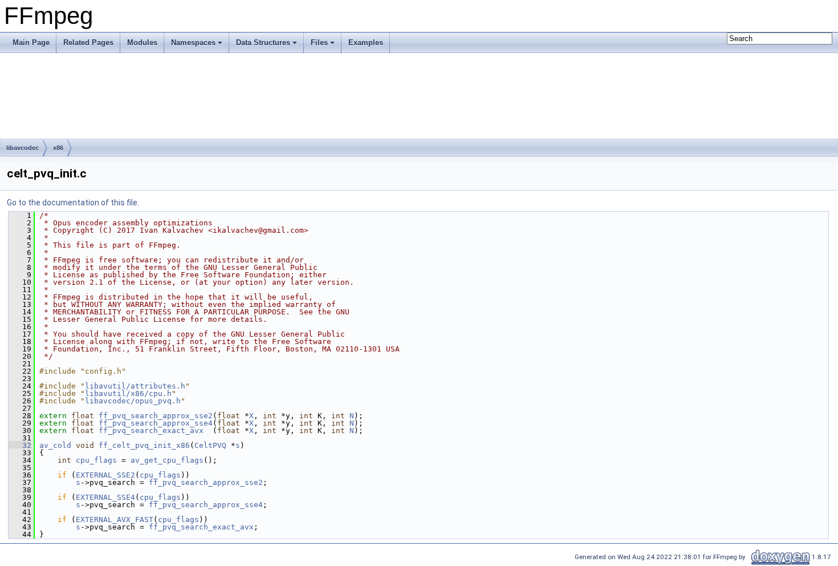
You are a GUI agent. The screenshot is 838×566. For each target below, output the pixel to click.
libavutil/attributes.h (135, 386)
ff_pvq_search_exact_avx (151, 430)
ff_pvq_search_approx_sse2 (156, 415)
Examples (365, 42)
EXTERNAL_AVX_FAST (114, 519)
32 (20, 445)
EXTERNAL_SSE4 (105, 497)
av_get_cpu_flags (167, 460)
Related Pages (88, 42)
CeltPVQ (210, 445)
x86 (58, 147)
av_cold (55, 445)
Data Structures (263, 42)
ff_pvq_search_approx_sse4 (156, 423)
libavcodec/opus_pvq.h (133, 401)
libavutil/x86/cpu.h (128, 393)
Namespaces (193, 42)
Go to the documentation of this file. (73, 202)
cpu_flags (96, 460)
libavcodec (22, 147)
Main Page (31, 42)
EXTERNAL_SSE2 (105, 475)
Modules (142, 42)
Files (319, 42)
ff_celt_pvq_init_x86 (144, 445)
